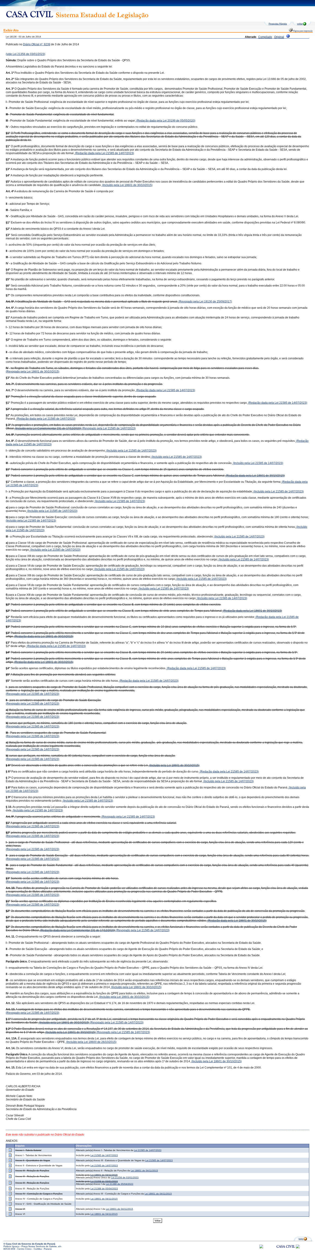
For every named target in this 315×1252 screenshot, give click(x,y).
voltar (300, 23)
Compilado (265, 37)
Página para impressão (303, 31)
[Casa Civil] (286, 1250)
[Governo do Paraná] (298, 1247)
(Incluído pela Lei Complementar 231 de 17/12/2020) (47, 428)
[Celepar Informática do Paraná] (261, 1247)
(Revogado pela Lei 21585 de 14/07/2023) (108, 428)
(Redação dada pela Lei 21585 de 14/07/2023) (104, 153)
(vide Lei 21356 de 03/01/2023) (25, 54)
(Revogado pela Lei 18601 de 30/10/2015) (32, 371)
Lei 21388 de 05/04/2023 (119, 1184)
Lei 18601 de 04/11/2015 (144, 1170)
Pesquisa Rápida (278, 23)
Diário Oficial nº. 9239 (36, 44)
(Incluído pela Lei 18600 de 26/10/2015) (90, 1042)
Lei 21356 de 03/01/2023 (125, 1177)
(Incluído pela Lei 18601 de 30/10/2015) (126, 185)
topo (301, 1238)
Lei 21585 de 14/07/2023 (147, 1150)
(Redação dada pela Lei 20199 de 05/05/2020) (165, 120)
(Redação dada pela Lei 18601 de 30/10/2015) (255, 475)
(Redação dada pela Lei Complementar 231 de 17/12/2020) (77, 930)
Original (279, 37)
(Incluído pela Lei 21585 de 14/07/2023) (131, 450)
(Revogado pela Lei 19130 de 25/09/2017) (205, 301)
